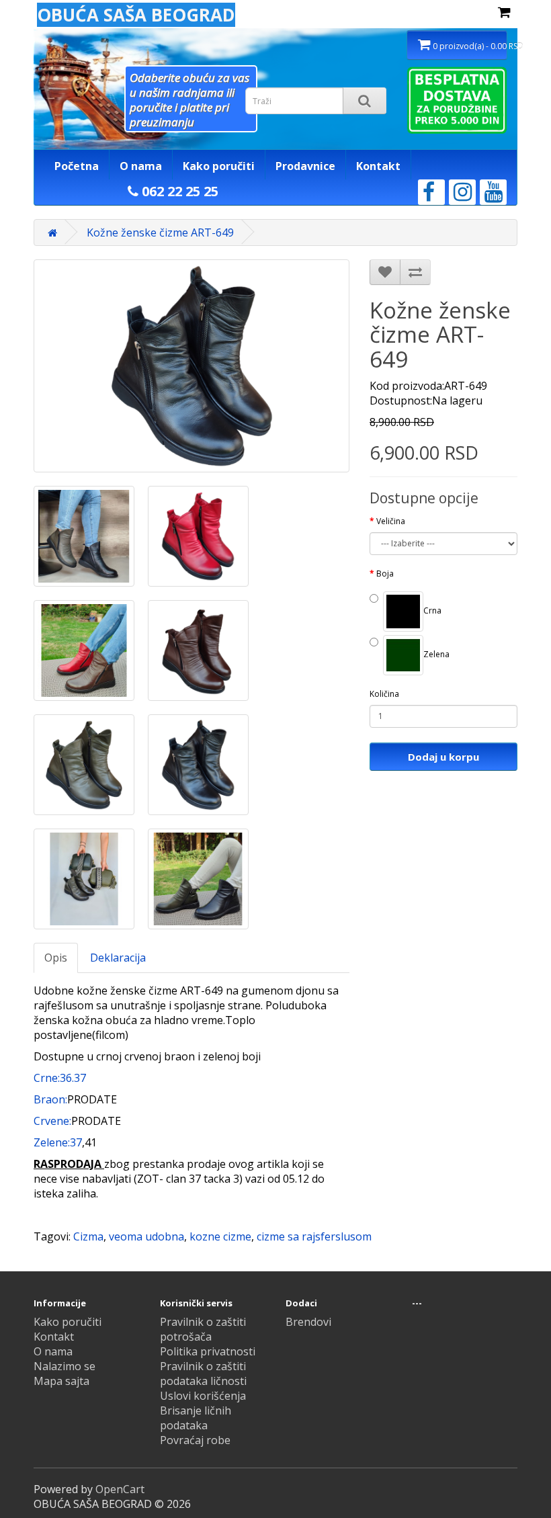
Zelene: (52, 1142)
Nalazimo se (64, 1366)
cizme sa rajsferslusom (314, 1236)
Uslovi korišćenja (203, 1395)
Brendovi (308, 1321)
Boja (385, 573)
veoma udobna (146, 1236)
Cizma (88, 1236)
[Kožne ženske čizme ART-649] (84, 536)
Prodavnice (305, 166)
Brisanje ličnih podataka (195, 1418)
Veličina (390, 521)
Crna (432, 610)
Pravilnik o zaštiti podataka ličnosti (203, 1373)
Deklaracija (118, 957)
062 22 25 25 (178, 191)
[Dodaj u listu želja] (385, 272)
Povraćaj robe (195, 1440)
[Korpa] (504, 12)
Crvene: (52, 1120)
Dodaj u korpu (443, 756)
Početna (76, 166)
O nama (141, 166)
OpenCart (119, 1489)
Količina (384, 694)
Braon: (50, 1099)
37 (76, 1142)
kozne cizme (220, 1236)
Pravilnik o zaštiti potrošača (203, 1329)
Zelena (436, 654)
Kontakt (378, 166)
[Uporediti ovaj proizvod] (415, 272)
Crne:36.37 (60, 1077)
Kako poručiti (219, 166)
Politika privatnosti (207, 1351)
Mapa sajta (61, 1381)
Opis (55, 957)
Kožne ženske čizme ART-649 (160, 232)
